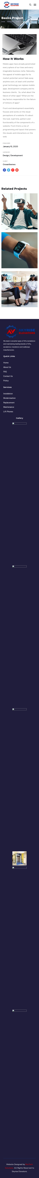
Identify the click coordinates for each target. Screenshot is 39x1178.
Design (18, 21)
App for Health (11, 300)
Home (3, 21)
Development (9, 264)
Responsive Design (13, 261)
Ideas (12, 225)
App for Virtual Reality (15, 222)
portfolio (10, 21)
